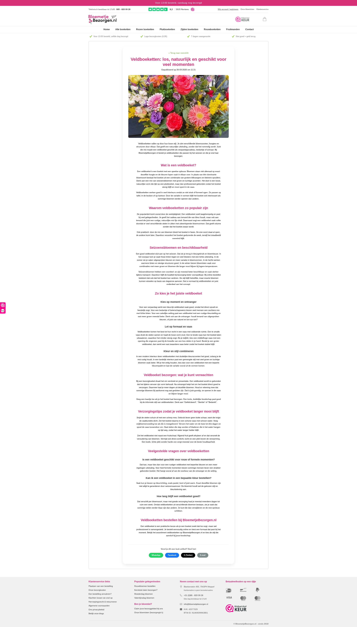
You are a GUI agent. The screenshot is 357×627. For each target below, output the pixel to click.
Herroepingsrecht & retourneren (103, 602)
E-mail (203, 555)
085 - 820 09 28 (123, 9)
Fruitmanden (233, 29)
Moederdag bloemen (143, 594)
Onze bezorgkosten (97, 590)
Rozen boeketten (145, 29)
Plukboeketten (167, 29)
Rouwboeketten (212, 29)
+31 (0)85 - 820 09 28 (193, 595)
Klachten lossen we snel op (101, 598)
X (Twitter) (188, 555)
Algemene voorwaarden (99, 606)
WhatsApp (156, 555)
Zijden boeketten (189, 29)
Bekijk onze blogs (96, 613)
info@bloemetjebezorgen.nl (196, 604)
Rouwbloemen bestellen (144, 586)
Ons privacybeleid (96, 609)
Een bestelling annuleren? (100, 594)
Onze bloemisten (247, 9)
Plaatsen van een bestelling (101, 586)
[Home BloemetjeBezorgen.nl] (102, 19)
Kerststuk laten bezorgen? (145, 590)
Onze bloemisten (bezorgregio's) (148, 612)
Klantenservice (262, 9)
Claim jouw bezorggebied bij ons (148, 608)
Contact (249, 29)
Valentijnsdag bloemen (144, 598)
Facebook (172, 555)
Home (106, 29)
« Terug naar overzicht (178, 53)
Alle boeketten (123, 29)
